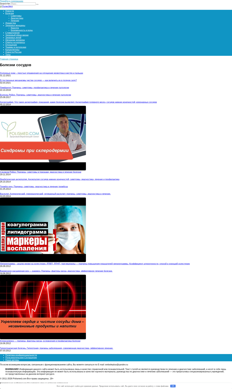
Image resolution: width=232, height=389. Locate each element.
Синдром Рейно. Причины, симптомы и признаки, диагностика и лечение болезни (40, 172)
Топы (8, 54)
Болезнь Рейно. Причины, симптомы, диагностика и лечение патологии (35, 95)
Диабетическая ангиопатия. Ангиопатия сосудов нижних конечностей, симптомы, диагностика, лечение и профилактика (59, 179)
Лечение (15, 20)
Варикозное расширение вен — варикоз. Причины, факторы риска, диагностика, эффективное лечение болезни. (56, 271)
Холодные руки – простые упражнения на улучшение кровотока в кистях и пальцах (41, 73)
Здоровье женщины (15, 25)
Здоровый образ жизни (16, 35)
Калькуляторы (12, 50)
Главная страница (9, 59)
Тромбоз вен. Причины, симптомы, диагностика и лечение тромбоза (34, 186)
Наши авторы (12, 360)
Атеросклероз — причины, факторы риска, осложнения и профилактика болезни (40, 341)
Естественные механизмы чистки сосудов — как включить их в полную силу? (38, 80)
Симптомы (16, 16)
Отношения (11, 45)
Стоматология (12, 33)
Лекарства (10, 23)
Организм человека (15, 40)
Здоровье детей (13, 37)
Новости (9, 11)
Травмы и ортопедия (15, 47)
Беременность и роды (22, 30)
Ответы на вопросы (15, 42)
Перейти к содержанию (11, 1)
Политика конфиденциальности (21, 355)
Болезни (9, 13)
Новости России (13, 52)
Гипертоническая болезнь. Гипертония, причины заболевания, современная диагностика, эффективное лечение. (56, 348)
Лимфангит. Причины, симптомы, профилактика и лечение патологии (34, 87)
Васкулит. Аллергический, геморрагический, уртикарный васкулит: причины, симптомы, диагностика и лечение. (55, 194)
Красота (15, 28)
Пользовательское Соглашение (21, 357)
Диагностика (17, 18)
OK (173, 386)
